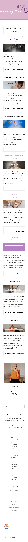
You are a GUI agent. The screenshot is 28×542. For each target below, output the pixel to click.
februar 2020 (14, 455)
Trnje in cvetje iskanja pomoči (14, 427)
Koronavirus (14, 498)
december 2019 (14, 457)
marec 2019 (14, 477)
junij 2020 (14, 448)
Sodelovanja (14, 518)
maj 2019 (14, 473)
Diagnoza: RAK (14, 40)
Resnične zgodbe (14, 516)
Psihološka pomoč (14, 513)
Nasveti (6, 36)
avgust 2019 (14, 466)
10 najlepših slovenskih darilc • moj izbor (14, 420)
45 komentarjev (20, 231)
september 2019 (14, 464)
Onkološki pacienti (14, 36)
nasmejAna (14, 320)
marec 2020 (14, 453)
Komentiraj (21, 69)
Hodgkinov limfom (11, 75)
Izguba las (14, 156)
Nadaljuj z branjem (10, 69)
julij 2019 (14, 468)
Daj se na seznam (14, 490)
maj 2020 (14, 450)
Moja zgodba (18, 75)
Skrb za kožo (14, 422)
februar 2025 (14, 437)
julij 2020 (14, 446)
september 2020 (14, 442)
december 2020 (14, 439)
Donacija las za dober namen (14, 418)
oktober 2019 (14, 462)
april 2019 (14, 475)
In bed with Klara (14, 281)
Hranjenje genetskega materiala (14, 116)
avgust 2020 (14, 444)
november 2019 (14, 459)
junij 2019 (14, 470)
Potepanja (14, 510)
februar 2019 (14, 479)
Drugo (14, 493)
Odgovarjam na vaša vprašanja (14, 77)
